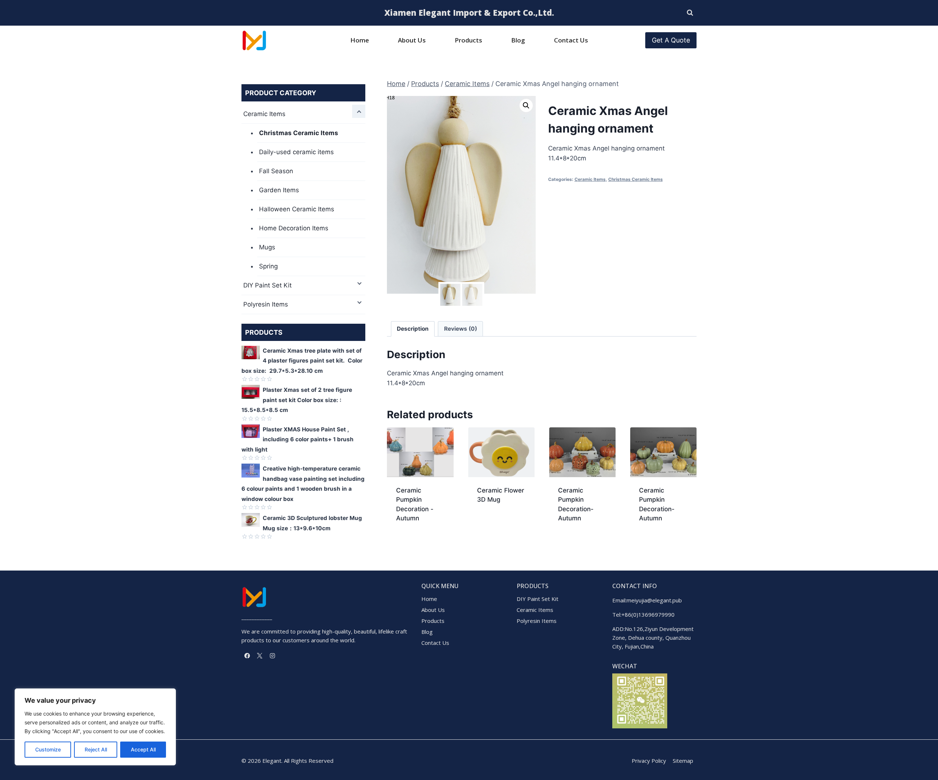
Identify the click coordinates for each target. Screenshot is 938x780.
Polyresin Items (265, 304)
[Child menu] (358, 111)
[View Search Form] (690, 12)
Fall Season (276, 171)
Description (413, 328)
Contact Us (571, 40)
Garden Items (279, 190)
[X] (259, 655)
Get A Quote (671, 40)
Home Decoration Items (293, 228)
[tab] (413, 329)
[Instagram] (272, 655)
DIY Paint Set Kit (267, 285)
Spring (268, 266)
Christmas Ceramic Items (635, 179)
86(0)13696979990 (650, 614)
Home (359, 40)
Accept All (143, 749)
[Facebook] (246, 655)
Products (468, 40)
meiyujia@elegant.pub (654, 600)
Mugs (267, 247)
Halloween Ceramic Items (296, 209)
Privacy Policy (649, 760)
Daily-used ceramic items (296, 152)
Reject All (96, 749)
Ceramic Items (590, 179)
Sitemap (683, 760)
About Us (412, 40)
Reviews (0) (460, 328)
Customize (48, 749)
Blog (518, 40)
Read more (493, 523)
